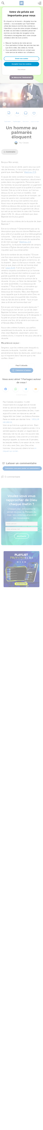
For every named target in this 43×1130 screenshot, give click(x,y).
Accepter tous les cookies (21, 64)
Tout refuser (21, 69)
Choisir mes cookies (21, 58)
